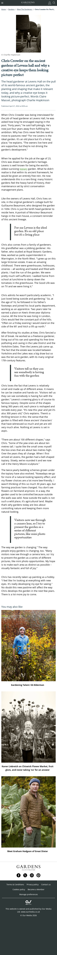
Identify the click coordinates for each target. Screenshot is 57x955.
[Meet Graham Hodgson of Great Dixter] (28, 812)
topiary (23, 168)
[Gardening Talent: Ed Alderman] (28, 645)
